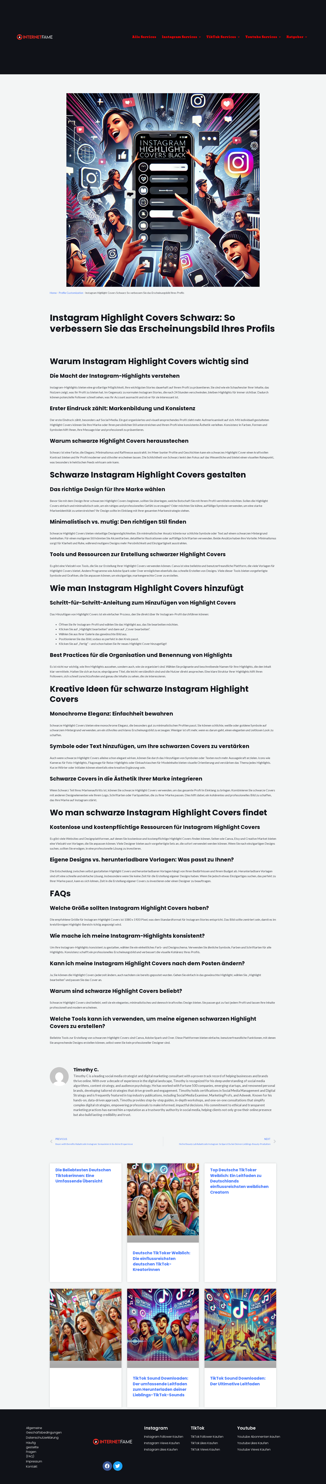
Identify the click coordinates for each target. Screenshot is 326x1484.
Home (53, 292)
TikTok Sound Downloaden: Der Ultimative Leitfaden (238, 1380)
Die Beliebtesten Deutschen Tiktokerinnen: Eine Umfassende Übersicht (83, 1175)
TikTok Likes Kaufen (204, 1443)
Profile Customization (71, 292)
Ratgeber (294, 37)
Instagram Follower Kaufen (163, 1436)
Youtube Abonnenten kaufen (258, 1436)
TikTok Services (221, 37)
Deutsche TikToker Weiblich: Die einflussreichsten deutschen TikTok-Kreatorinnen (161, 1261)
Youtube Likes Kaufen (252, 1443)
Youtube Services (261, 37)
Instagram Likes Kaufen (161, 1449)
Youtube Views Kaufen (254, 1449)
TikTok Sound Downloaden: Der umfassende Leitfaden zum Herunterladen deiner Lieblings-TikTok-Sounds (160, 1386)
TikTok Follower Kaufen (207, 1436)
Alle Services (144, 37)
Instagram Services (179, 37)
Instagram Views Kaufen (162, 1443)
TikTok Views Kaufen (205, 1449)
